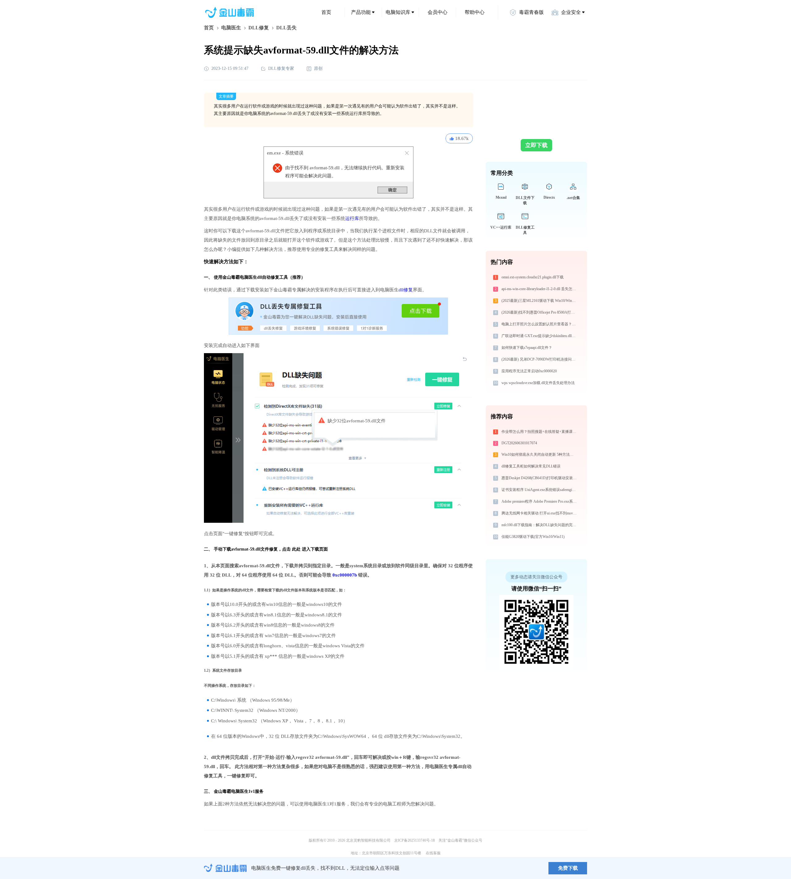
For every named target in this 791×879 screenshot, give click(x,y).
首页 (326, 12)
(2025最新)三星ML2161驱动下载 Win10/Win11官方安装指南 (539, 300)
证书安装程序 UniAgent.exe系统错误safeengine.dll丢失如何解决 (539, 490)
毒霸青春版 (531, 12)
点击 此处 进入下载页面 (305, 549)
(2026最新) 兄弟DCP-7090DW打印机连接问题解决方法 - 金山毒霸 (539, 359)
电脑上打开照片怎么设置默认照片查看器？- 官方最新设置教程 (539, 324)
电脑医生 (231, 27)
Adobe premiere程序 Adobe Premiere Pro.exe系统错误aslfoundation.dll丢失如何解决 (539, 501)
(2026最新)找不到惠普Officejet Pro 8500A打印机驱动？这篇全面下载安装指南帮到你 (539, 312)
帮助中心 (474, 12)
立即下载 (536, 145)
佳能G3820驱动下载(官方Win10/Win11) (533, 537)
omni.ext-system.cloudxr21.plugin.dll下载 (532, 277)
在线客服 (433, 853)
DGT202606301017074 (519, 443)
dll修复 (406, 289)
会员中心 (437, 12)
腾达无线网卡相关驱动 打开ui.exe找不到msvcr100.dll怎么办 (539, 513)
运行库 (352, 218)
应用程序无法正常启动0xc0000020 (529, 371)
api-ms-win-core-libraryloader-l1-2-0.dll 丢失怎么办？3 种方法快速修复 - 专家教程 (539, 289)
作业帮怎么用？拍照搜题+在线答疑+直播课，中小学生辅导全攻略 (539, 431)
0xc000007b (344, 575)
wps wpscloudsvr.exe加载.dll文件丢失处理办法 (538, 383)
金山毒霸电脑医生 (231, 791)
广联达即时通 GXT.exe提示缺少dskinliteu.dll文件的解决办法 (539, 336)
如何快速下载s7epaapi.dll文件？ (526, 347)
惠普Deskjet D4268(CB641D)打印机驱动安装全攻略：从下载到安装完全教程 (539, 478)
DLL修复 (258, 27)
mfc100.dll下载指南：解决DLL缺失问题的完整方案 (539, 525)
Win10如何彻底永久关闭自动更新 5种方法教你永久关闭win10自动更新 (539, 454)
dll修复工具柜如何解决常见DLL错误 (530, 466)
